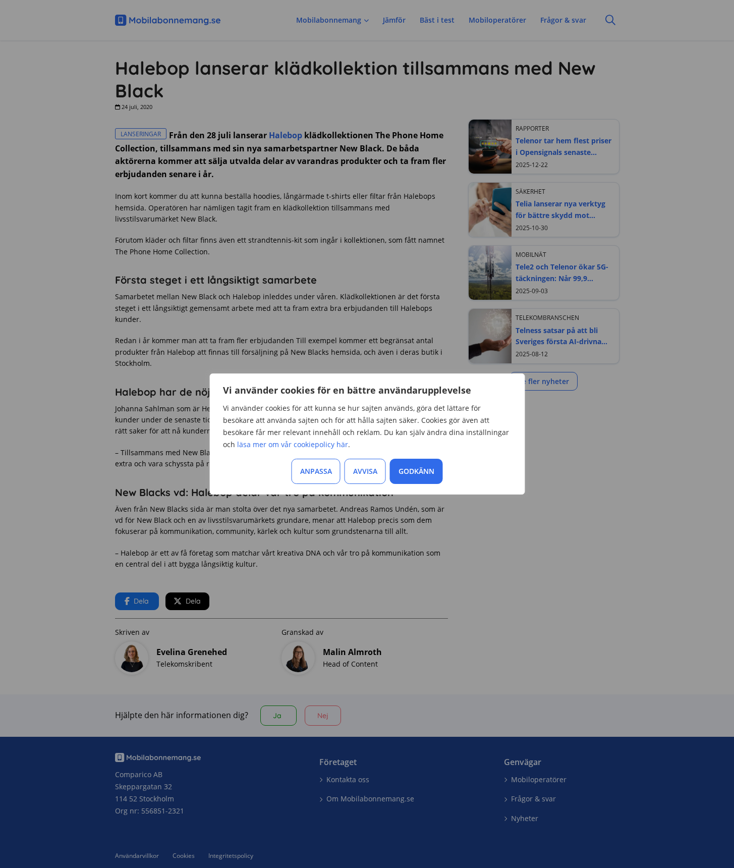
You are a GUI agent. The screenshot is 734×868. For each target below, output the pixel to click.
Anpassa (316, 471)
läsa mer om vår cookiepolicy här (292, 444)
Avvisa (365, 471)
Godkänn (416, 471)
